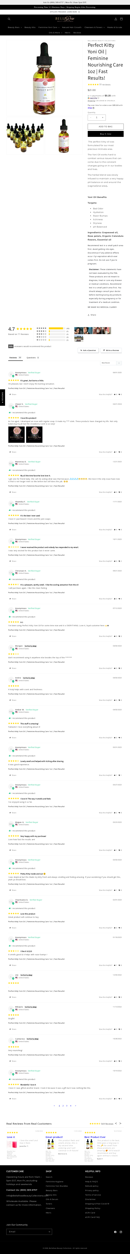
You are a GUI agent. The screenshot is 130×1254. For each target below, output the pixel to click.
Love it (11, 1137)
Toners (49, 1204)
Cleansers (50, 1208)
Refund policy (91, 1186)
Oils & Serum (52, 1199)
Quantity (91, 112)
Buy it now (105, 134)
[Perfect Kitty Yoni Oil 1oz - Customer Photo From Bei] (97, 330)
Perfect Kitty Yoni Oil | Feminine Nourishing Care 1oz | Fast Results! (36, 388)
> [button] (75, 1105)
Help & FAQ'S (91, 1181)
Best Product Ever (95, 1137)
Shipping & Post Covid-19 (97, 1204)
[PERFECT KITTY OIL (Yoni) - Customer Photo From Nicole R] (78, 338)
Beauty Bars (52, 1190)
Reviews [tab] (13, 357)
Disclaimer (90, 1199)
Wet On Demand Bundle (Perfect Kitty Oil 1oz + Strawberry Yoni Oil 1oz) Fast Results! (50, 1155)
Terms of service (93, 1195)
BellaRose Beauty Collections (60, 1248)
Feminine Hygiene (54, 1181)
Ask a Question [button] (89, 350)
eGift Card (90, 1213)
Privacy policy (92, 1190)
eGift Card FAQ (92, 1217)
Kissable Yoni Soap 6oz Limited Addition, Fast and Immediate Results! (12, 1155)
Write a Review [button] (112, 350)
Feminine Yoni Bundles (57, 1186)
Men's (48, 1213)
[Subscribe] (49, 1232)
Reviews (89, 1177)
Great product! (54, 1137)
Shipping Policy (92, 1208)
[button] (9, 19)
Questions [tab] (31, 357)
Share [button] (93, 315)
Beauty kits (51, 1195)
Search (49, 1177)
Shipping (91, 101)
